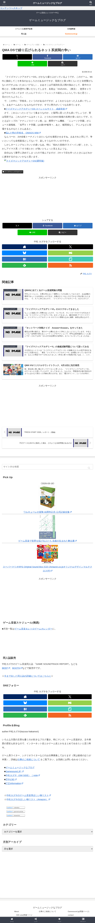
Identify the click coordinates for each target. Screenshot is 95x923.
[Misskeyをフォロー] (70, 252)
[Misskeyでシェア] (79, 735)
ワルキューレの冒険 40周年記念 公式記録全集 (47, 512)
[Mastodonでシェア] (37, 735)
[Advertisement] (47, 197)
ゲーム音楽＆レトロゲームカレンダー (33, 629)
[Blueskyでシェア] (58, 735)
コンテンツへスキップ (11, 8)
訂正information (13, 783)
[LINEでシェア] (79, 742)
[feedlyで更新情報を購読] (24, 265)
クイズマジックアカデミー (14, 172)
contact (71, 915)
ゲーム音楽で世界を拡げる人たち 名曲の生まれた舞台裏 (46, 541)
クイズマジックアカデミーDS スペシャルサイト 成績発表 (35, 109)
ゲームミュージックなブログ (20, 767)
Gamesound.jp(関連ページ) (78, 911)
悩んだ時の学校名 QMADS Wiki (22, 133)
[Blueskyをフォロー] (24, 252)
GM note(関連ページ (24, 915)
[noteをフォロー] (70, 259)
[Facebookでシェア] (15, 742)
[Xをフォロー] (70, 246)
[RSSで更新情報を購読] (70, 265)
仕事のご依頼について (29, 759)
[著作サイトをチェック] (24, 246)
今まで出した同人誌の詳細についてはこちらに (27, 676)
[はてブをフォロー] (24, 259)
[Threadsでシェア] (37, 742)
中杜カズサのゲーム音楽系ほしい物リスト (27, 795)
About (16, 911)
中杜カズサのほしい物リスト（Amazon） (27, 799)
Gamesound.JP (14, 771)
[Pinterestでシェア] (26, 749)
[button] (62, 63)
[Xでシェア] (15, 735)
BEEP (5, 668)
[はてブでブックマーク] (58, 742)
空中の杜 (10, 779)
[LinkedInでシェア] (47, 749)
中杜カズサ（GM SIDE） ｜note (22, 775)
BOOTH (16, 668)
